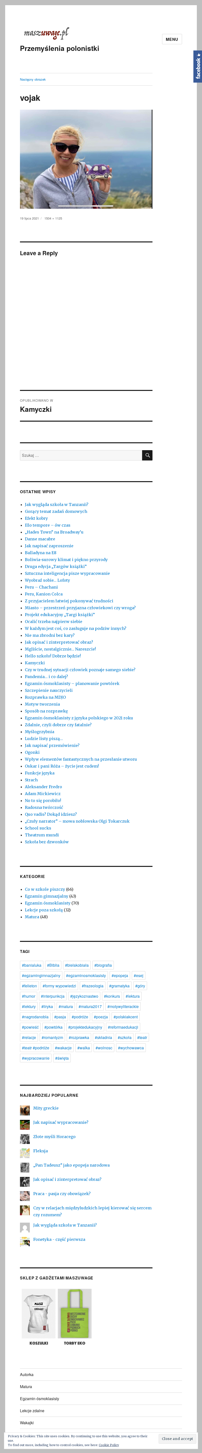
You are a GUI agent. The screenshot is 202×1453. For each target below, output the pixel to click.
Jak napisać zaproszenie (49, 545)
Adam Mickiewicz (43, 793)
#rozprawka (79, 1037)
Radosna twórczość (44, 807)
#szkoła (125, 1037)
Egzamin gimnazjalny (46, 896)
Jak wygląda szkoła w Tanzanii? (56, 504)
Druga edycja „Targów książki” (56, 566)
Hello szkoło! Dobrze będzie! (53, 655)
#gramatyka (119, 986)
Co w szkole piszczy (45, 889)
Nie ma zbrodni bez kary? (50, 635)
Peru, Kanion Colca (44, 594)
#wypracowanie (36, 1058)
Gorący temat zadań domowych (56, 511)
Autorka (27, 1374)
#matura (66, 1006)
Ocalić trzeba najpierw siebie (53, 621)
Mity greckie (46, 1108)
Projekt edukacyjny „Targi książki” (60, 614)
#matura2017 (90, 1006)
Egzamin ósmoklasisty (47, 903)
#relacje (29, 1037)
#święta (62, 1058)
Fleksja (40, 1150)
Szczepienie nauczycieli (49, 690)
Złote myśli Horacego (54, 1136)
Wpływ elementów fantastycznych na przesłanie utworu (81, 759)
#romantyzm (52, 1037)
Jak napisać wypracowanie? (60, 1122)
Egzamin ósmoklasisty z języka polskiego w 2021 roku (79, 717)
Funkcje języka (39, 773)
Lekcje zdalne (32, 1410)
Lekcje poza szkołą (44, 909)
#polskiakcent (126, 1017)
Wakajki (27, 1422)
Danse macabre (40, 538)
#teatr (142, 1037)
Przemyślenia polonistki (59, 48)
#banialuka (31, 965)
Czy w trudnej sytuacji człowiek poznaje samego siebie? (80, 669)
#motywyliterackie (123, 1006)
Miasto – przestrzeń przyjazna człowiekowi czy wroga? (80, 607)
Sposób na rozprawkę (46, 711)
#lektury (29, 1006)
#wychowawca (131, 1048)
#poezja (101, 1017)
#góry (140, 986)
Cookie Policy (109, 1445)
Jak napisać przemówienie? (52, 745)
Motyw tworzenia (42, 704)
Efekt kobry (36, 518)
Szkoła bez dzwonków (47, 841)
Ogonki (32, 752)
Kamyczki (35, 662)
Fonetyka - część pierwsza (59, 1239)
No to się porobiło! (43, 800)
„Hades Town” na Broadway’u (54, 532)
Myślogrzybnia (39, 731)
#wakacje (63, 1048)
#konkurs (112, 996)
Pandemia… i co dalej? (46, 676)
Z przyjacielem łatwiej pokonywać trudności (69, 600)
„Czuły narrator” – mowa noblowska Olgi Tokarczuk (77, 821)
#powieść (30, 1027)
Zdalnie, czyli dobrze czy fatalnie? (58, 724)
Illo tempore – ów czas (47, 525)
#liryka (47, 1006)
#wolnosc (104, 1048)
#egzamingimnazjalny (41, 975)
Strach (31, 779)
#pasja (60, 1017)
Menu (172, 39)
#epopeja (120, 975)
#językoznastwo (84, 996)
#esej (138, 975)
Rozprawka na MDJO (45, 697)
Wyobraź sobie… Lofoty (47, 580)
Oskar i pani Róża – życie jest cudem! (62, 766)
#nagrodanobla (35, 1017)
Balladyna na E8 (40, 552)
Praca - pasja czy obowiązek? (62, 1193)
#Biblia (53, 965)
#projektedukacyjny (85, 1027)
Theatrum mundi (42, 834)
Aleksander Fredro (43, 786)
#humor (28, 996)
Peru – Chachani (41, 587)
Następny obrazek (33, 79)
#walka (83, 1048)
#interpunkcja (53, 996)
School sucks (38, 828)
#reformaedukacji (123, 1027)
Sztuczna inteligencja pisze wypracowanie (67, 573)
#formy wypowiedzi (59, 986)
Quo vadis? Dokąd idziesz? (51, 814)
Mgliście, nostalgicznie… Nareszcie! (60, 649)
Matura (32, 916)
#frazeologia (92, 986)
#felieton (29, 986)
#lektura (133, 996)
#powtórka (53, 1027)
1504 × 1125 (53, 218)
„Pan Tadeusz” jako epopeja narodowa (71, 1165)
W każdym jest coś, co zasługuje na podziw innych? (75, 628)
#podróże (80, 1017)
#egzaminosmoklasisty (86, 975)
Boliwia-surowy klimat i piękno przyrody (66, 559)
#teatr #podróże (35, 1048)
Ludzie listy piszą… (44, 738)
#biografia (103, 965)
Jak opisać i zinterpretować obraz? (59, 642)
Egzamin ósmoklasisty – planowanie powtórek (72, 683)
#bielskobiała (77, 965)
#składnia (103, 1037)
